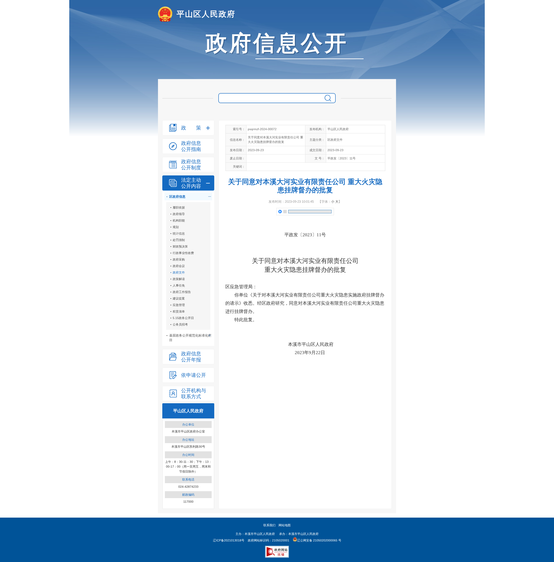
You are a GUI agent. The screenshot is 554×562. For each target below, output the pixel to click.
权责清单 (179, 311)
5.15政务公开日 (183, 318)
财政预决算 (180, 246)
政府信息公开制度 (191, 164)
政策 (191, 128)
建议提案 (179, 298)
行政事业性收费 (183, 253)
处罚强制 (179, 240)
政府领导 (179, 214)
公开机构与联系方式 (193, 393)
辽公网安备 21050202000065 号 (319, 540)
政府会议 (179, 266)
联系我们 (269, 525)
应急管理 (179, 305)
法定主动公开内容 (191, 183)
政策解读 (179, 279)
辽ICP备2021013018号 (228, 540)
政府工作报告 (182, 292)
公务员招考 (180, 324)
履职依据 (179, 207)
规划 (176, 227)
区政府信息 (177, 196)
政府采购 (179, 259)
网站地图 (285, 525)
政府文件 (179, 272)
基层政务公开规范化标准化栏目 (190, 338)
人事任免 (179, 285)
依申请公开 (193, 375)
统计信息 (179, 233)
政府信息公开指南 (191, 146)
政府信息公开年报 (191, 357)
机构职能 (179, 220)
